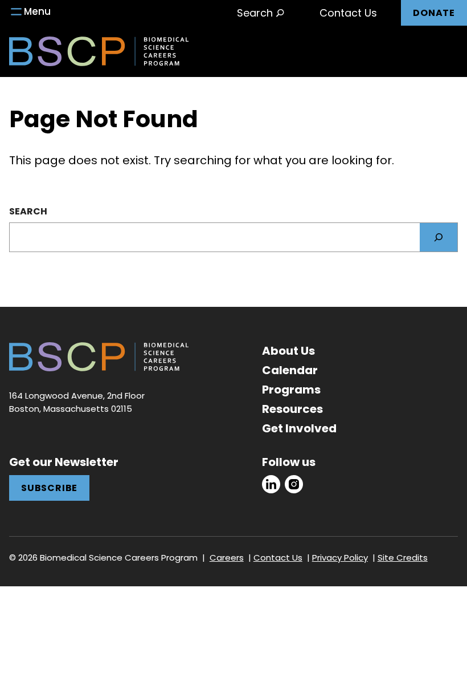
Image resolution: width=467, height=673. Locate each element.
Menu (37, 11)
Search (28, 211)
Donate (434, 12)
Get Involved (299, 428)
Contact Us (348, 13)
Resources (292, 409)
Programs (291, 390)
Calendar (290, 370)
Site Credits (403, 557)
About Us (288, 351)
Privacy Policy (340, 557)
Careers (227, 557)
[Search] (438, 237)
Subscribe (49, 487)
